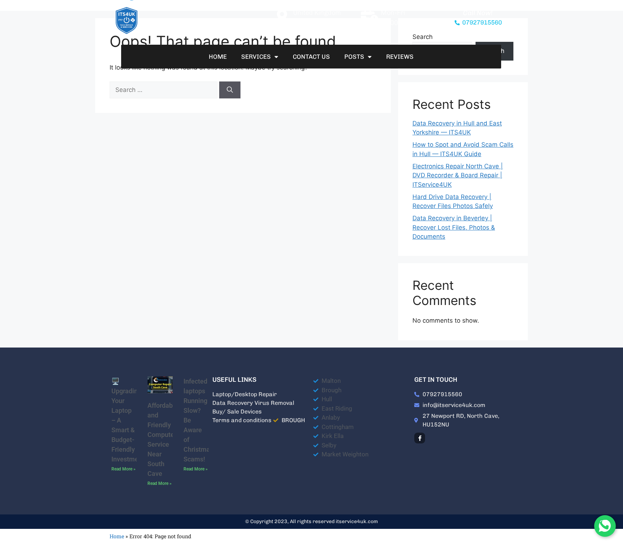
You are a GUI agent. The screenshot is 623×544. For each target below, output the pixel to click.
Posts (354, 56)
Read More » (123, 469)
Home (218, 56)
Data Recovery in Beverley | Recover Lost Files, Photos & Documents (453, 227)
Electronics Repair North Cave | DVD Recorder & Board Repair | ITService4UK (457, 175)
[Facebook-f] (419, 438)
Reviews (400, 56)
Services (256, 56)
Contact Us (311, 56)
